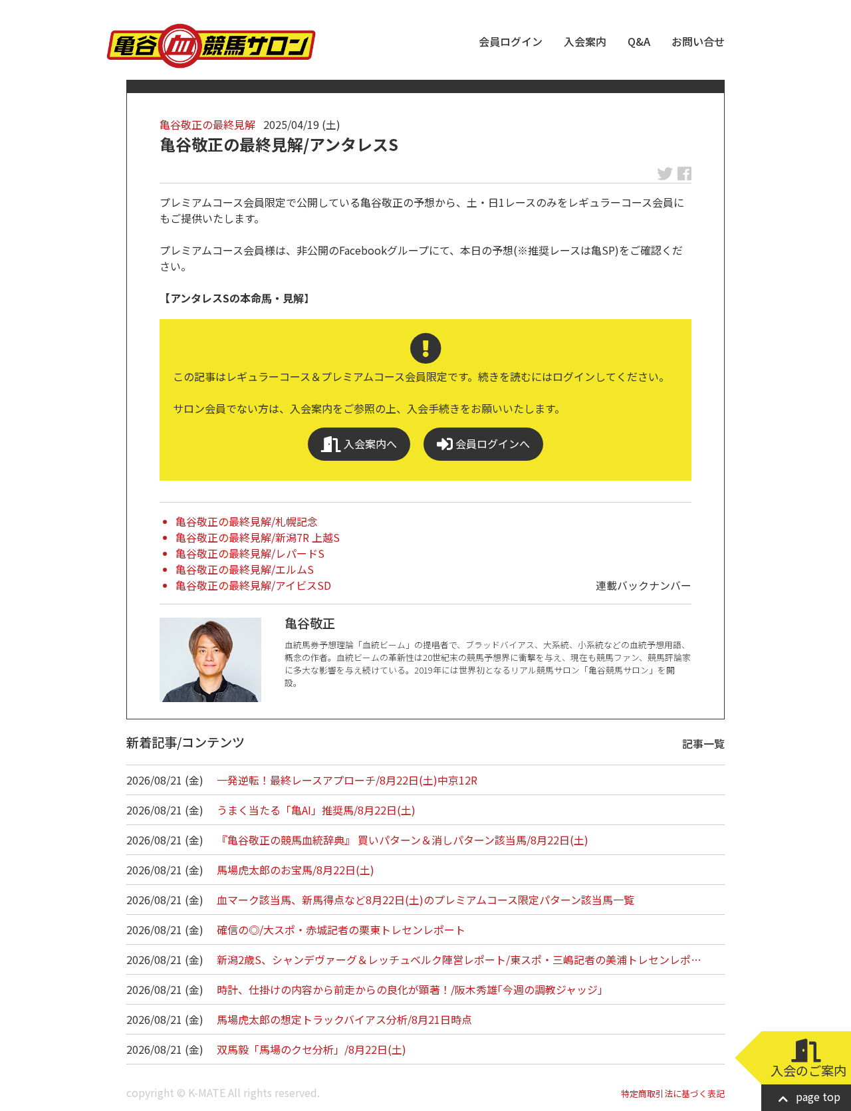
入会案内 (585, 41)
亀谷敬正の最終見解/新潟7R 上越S (258, 537)
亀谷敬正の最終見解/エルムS (245, 569)
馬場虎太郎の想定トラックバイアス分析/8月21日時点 (344, 1019)
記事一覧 (703, 743)
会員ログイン (511, 41)
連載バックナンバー (643, 585)
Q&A (639, 41)
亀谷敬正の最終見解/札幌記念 (247, 521)
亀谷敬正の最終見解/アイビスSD (253, 585)
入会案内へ (369, 443)
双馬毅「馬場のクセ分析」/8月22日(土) (311, 1049)
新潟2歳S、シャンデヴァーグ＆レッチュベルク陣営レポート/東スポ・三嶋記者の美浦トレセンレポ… (459, 959)
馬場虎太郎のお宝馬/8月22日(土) (295, 870)
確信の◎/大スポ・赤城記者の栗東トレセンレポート (341, 929)
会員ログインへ (491, 443)
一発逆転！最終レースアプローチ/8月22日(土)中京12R (347, 780)
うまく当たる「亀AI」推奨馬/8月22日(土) (316, 810)
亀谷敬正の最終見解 (207, 124)
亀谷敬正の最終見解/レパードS (250, 553)
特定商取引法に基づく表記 (673, 1093)
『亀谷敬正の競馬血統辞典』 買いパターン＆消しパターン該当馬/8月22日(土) (402, 840)
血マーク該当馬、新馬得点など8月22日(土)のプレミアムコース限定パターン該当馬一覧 (425, 900)
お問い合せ (698, 41)
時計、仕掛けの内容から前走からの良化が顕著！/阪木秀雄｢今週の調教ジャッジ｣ (410, 989)
